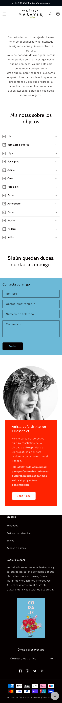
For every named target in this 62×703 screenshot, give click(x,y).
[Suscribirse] (51, 658)
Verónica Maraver (24, 697)
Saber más (24, 495)
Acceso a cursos (16, 548)
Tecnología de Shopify (44, 697)
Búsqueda (12, 525)
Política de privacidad (19, 533)
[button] (4, 14)
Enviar (13, 346)
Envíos (10, 540)
